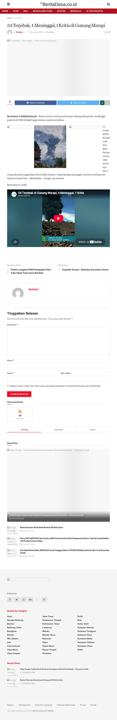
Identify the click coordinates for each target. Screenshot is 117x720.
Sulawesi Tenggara (86, 631)
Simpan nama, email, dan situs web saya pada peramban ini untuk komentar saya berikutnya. (55, 386)
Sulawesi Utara (84, 635)
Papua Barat (48, 646)
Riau (79, 620)
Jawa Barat (12, 650)
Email (10, 373)
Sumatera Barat (84, 638)
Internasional (13, 646)
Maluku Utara (48, 635)
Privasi (83, 705)
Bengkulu (76, 11)
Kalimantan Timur (50, 624)
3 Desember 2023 (35, 32)
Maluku (46, 631)
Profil (80, 616)
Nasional (46, 638)
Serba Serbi (83, 624)
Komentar (13, 324)
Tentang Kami (24, 705)
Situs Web (65, 373)
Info (9, 642)
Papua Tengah (49, 650)
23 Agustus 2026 (28, 531)
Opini (45, 642)
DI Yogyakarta (94, 11)
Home (5, 11)
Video (80, 650)
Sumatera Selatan (85, 642)
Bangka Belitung (42, 11)
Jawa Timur (48, 616)
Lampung (47, 627)
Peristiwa (17, 18)
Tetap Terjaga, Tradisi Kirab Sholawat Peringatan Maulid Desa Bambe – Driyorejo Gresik (46, 515)
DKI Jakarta (12, 638)
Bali (25, 11)
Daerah (10, 635)
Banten (61, 11)
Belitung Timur (14, 627)
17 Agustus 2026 (28, 544)
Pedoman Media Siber (66, 705)
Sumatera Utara (84, 646)
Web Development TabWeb (43, 711)
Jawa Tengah (13, 653)
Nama (11, 360)
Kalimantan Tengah (51, 620)
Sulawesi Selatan (85, 627)
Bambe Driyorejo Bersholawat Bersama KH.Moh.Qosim (41, 527)
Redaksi (19, 32)
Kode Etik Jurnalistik (43, 705)
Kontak (93, 705)
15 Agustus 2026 (28, 556)
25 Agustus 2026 (17, 518)
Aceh (16, 11)
